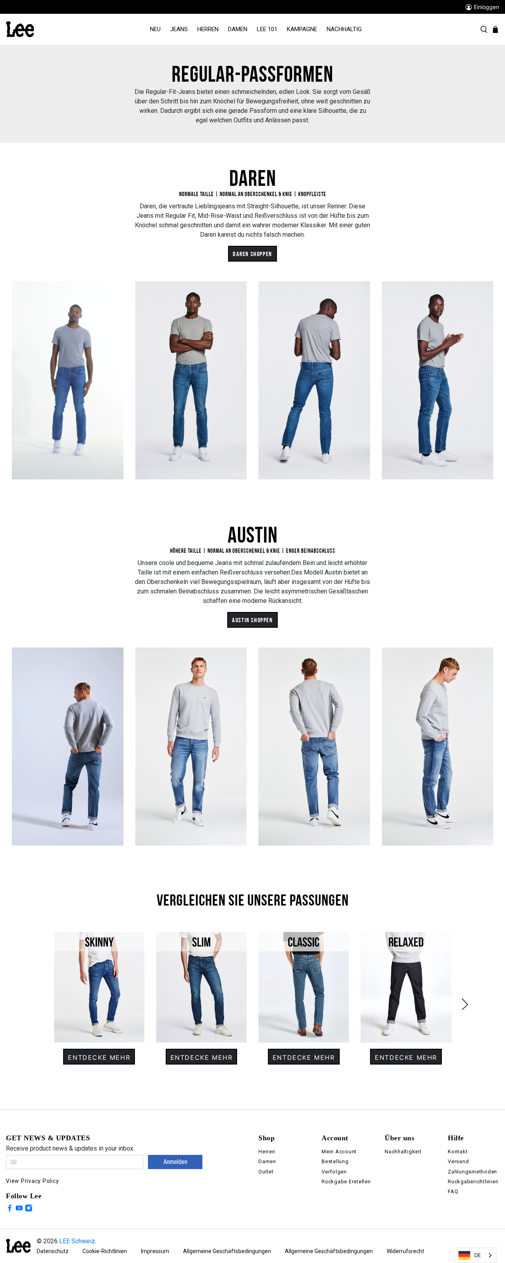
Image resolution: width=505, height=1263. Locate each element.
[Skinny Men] (99, 987)
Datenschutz (53, 1251)
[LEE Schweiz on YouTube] (19, 1210)
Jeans (179, 29)
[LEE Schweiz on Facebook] (9, 1210)
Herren (208, 29)
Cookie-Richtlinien (104, 1251)
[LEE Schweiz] (20, 29)
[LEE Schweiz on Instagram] (28, 1210)
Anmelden (175, 1162)
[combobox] (475, 1255)
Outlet (266, 1172)
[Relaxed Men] (406, 987)
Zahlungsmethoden (472, 1172)
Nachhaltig (344, 29)
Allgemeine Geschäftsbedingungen (227, 1251)
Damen (237, 29)
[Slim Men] (201, 987)
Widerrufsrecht (405, 1251)
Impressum (155, 1251)
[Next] (459, 998)
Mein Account (339, 1151)
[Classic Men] (303, 987)
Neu (155, 29)
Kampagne (302, 29)
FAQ (453, 1191)
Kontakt (458, 1151)
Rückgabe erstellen (346, 1181)
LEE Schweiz (77, 1241)
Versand (458, 1161)
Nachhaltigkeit (403, 1151)
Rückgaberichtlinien (473, 1181)
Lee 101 (267, 29)
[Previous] (46, 998)
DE (477, 1255)
